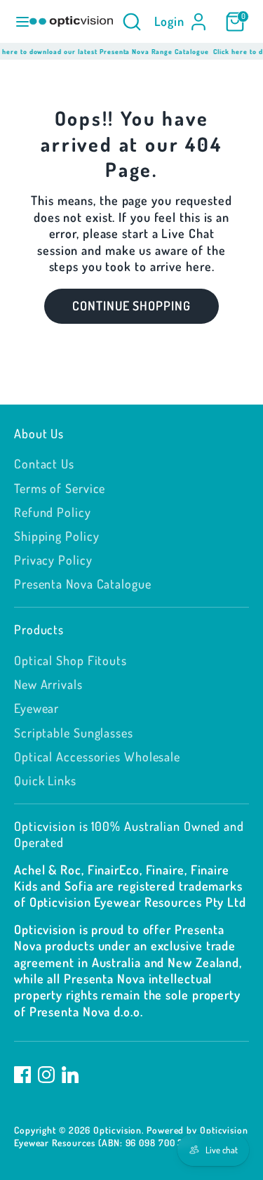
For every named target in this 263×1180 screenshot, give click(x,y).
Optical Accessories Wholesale (97, 756)
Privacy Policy (53, 560)
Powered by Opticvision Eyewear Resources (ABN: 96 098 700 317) (131, 1136)
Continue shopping (131, 305)
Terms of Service (59, 488)
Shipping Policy (57, 536)
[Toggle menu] (15, 21)
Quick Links (45, 780)
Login (169, 21)
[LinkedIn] (70, 1074)
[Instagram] (46, 1074)
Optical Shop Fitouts (70, 660)
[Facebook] (22, 1074)
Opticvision (117, 1130)
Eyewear (36, 708)
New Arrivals (48, 684)
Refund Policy (52, 512)
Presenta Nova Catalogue (82, 583)
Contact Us (44, 463)
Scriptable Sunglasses (73, 732)
